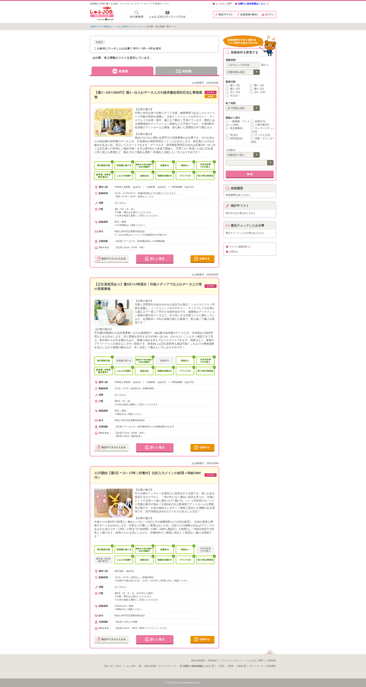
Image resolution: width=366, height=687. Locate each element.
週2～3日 (258, 85)
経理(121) (259, 121)
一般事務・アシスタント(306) (238, 123)
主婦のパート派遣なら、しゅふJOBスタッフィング (116, 26)
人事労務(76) (261, 124)
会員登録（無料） (247, 14)
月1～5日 (234, 92)
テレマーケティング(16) (263, 130)
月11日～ (234, 95)
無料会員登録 (198, 660)
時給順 (186, 71)
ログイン (267, 14)
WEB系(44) (235, 138)
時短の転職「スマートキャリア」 (161, 666)
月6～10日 (259, 92)
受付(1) (233, 135)
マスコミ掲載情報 (238, 247)
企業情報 (271, 660)
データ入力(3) (262, 135)
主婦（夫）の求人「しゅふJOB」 (121, 666)
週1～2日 (234, 85)
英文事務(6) (236, 128)
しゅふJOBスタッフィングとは (167, 14)
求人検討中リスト (224, 14)
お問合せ (233, 252)
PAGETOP (269, 651)
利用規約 (212, 660)
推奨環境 (271, 666)
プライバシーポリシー (232, 660)
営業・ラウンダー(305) (263, 140)
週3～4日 (234, 88)
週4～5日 (258, 88)
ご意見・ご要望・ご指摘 (229, 666)
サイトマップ (256, 666)
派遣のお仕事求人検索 (136, 14)
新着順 (122, 71)
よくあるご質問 (224, 4)
